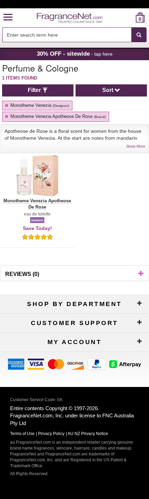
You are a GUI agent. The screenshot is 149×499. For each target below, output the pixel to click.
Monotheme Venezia (39, 105)
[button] (8, 17)
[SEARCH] (139, 35)
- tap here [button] (75, 53)
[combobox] (74, 35)
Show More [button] (135, 146)
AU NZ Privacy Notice (88, 433)
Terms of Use (22, 433)
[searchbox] (66, 34)
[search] (129, 17)
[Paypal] (97, 364)
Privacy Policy (51, 433)
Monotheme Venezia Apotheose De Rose (57, 116)
